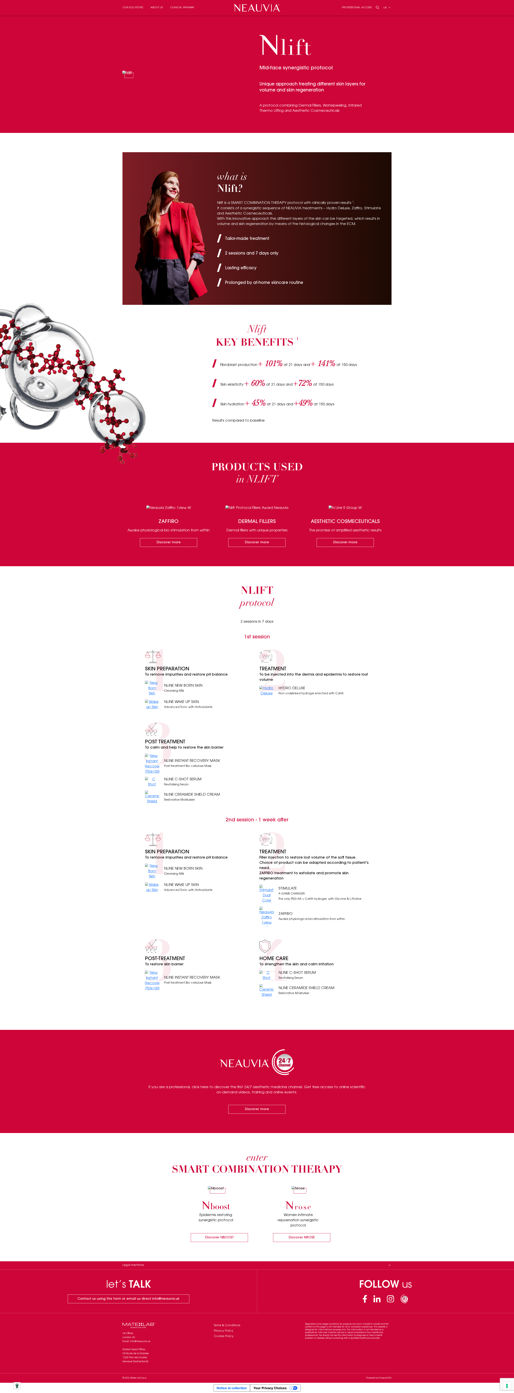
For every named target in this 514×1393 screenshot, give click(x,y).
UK (385, 7)
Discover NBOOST (219, 1237)
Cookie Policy (224, 1336)
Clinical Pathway (182, 7)
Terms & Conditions (227, 1325)
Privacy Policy (223, 1331)
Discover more (169, 542)
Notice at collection (232, 1388)
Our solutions (132, 7)
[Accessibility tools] (17, 1386)
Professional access (357, 7)
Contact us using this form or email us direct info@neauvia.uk (128, 1299)
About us (156, 7)
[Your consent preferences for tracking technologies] (507, 1386)
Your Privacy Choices (270, 1388)
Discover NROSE (302, 1237)
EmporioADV (385, 1378)
